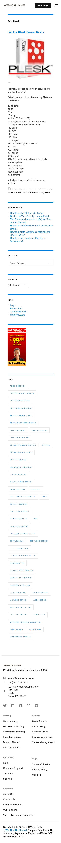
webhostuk (39, 615)
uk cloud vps (17, 563)
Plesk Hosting (38, 189)
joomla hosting (18, 504)
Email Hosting (17, 489)
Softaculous (16, 541)
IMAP (44, 497)
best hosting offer (20, 401)
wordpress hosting (20, 637)
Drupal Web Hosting (21, 482)
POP (35, 519)
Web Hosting (47, 189)
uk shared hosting (20, 585)
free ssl (35, 489)
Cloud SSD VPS (39, 430)
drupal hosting (18, 475)
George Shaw (16, 189)
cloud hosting (17, 430)
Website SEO (16, 630)
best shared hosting (21, 408)
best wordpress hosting (23, 423)
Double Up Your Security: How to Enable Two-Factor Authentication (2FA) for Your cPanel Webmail (30, 219)
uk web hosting (18, 600)
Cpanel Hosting (18, 460)
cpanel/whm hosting (21, 452)
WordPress (35, 630)
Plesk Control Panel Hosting (30, 192)
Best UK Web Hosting (21, 416)
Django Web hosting (21, 467)
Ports (47, 192)
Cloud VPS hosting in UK (23, 445)
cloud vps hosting (20, 438)
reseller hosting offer (22, 534)
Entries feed (16, 308)
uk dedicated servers (21, 570)
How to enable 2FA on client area (26, 212)
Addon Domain (17, 386)
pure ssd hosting (19, 526)
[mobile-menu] (56, 5)
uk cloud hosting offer (23, 556)
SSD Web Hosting (39, 541)
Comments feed (18, 311)
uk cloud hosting (19, 548)
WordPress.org (17, 314)
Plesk (12, 192)
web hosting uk (18, 615)
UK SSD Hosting (18, 593)
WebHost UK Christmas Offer (25, 622)
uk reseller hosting (21, 578)
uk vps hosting (40, 593)
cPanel (46, 445)
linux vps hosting (19, 511)
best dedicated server (22, 393)
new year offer (18, 519)
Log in (13, 305)
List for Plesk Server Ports (26, 32)
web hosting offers (20, 607)
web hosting (39, 600)
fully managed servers (22, 497)
